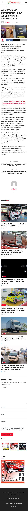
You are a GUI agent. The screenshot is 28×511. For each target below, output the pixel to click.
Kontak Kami (17, 494)
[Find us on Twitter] (13, 507)
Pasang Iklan (10, 494)
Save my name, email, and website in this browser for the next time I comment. (13, 429)
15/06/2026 (4, 314)
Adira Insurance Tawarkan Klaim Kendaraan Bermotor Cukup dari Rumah (14, 103)
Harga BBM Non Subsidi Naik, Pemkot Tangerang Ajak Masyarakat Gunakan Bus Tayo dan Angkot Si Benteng (13, 367)
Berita (6, 7)
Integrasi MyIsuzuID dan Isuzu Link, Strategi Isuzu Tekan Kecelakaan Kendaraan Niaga (12, 252)
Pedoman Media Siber (20, 492)
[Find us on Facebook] (11, 507)
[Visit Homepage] (14, 2)
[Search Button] (26, 2)
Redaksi (11, 492)
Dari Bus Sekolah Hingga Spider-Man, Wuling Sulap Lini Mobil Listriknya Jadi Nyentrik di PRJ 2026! (13, 310)
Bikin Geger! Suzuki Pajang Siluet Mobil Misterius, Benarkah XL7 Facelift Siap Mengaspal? (13, 281)
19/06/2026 (4, 228)
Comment (4, 387)
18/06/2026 (4, 256)
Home (2, 7)
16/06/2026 (4, 285)
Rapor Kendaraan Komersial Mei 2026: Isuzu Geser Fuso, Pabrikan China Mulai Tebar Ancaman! (13, 339)
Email (3, 414)
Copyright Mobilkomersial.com (15, 503)
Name (3, 407)
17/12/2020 (15, 22)
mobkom (8, 22)
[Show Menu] (2, 2)
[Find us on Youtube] (15, 507)
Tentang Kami (5, 492)
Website (3, 421)
